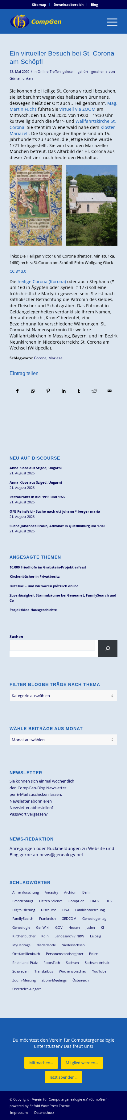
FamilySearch (22, 918)
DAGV (95, 901)
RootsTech (51, 962)
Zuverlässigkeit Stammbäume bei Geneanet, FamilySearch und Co (63, 598)
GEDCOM (69, 918)
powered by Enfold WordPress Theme (40, 1105)
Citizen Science (51, 901)
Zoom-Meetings (54, 980)
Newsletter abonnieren (31, 801)
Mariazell (56, 357)
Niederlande (46, 945)
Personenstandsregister (64, 953)
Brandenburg (22, 901)
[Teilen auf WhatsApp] (33, 391)
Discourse (48, 909)
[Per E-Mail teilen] (109, 391)
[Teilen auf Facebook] (17, 391)
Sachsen (72, 962)
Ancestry (51, 892)
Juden (90, 927)
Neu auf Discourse (35, 458)
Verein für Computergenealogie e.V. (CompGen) (69, 1099)
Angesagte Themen (35, 557)
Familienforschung (90, 909)
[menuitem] (39, 4)
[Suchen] (107, 648)
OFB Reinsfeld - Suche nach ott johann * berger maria (55, 511)
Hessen (74, 927)
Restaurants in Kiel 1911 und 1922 (37, 496)
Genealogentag (94, 918)
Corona (40, 357)
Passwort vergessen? (29, 814)
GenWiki (42, 927)
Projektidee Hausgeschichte (33, 609)
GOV (59, 927)
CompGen (76, 901)
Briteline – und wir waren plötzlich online (44, 586)
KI (102, 927)
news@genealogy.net (61, 855)
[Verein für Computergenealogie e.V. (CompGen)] (53, 21)
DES (108, 901)
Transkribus (44, 971)
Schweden (20, 971)
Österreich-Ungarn (27, 988)
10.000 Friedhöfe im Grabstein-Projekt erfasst (48, 567)
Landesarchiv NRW (69, 936)
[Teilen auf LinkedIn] (63, 391)
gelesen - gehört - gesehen (83, 71)
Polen (93, 953)
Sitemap (39, 4)
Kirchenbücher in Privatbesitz (34, 576)
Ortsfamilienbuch (26, 953)
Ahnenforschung (25, 892)
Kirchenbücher (23, 936)
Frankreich (47, 918)
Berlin (87, 892)
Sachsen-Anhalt (97, 962)
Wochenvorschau (72, 971)
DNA (65, 909)
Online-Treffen (49, 71)
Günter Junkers (21, 78)
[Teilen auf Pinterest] (48, 391)
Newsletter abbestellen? (32, 807)
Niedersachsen (73, 945)
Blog (94, 4)
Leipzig (95, 936)
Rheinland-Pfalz (25, 962)
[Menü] (108, 21)
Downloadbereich (69, 4)
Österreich (80, 980)
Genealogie (21, 927)
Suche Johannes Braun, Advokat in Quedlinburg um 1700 (57, 525)
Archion (70, 892)
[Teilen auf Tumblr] (79, 391)
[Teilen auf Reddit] (94, 391)
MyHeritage (21, 945)
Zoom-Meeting (24, 980)
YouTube (99, 971)
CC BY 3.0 (18, 271)
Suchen (16, 636)
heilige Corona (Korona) (42, 281)
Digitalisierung (23, 909)
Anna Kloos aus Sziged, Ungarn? (36, 467)
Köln (45, 936)
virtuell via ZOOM (77, 109)
